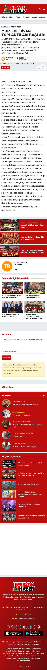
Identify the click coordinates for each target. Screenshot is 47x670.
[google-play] (33, 634)
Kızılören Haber (35, 656)
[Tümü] (44, 387)
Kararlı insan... (18, 436)
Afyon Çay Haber (12, 648)
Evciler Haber (28, 653)
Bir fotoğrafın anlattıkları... (23, 415)
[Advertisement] (23, 550)
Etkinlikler (35, 644)
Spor (18, 17)
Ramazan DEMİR (19, 444)
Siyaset (26, 17)
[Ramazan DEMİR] (6, 445)
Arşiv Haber (16, 27)
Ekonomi (20, 644)
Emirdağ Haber (17, 653)
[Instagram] (19, 627)
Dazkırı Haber (35, 651)
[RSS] (39, 627)
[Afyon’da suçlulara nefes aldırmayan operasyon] (12, 288)
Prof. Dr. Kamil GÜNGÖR (22, 433)
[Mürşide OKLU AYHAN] (6, 424)
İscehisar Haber (22, 656)
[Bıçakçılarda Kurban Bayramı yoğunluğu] (34, 288)
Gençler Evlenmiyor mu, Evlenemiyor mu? (27, 426)
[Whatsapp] (35, 627)
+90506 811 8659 (24, 614)
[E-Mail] (16, 269)
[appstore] (13, 634)
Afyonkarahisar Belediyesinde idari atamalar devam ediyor (33, 316)
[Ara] (40, 9)
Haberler (4, 27)
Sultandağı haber (23, 661)
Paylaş (6, 68)
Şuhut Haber (35, 658)
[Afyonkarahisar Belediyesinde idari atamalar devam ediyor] (34, 307)
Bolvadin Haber (11, 651)
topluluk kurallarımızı (21, 365)
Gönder (6, 358)
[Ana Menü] (44, 9)
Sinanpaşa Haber (24, 658)
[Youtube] (23, 627)
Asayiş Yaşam (38, 17)
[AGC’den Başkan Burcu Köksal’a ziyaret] (12, 307)
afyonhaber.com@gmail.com (25, 618)
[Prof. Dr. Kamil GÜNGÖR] (6, 435)
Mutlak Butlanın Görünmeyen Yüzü (26, 447)
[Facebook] (8, 627)
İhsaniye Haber (10, 656)
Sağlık (36, 642)
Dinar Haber (6, 653)
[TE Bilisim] (7, 266)
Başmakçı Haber (24, 648)
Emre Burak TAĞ (19, 402)
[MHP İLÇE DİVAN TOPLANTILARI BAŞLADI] (23, 63)
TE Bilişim (29, 667)
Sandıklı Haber (11, 658)
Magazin (28, 644)
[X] (12, 627)
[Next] (31, 627)
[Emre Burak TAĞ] (6, 403)
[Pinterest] (15, 627)
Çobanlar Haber (23, 651)
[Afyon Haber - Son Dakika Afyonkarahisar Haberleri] (14, 9)
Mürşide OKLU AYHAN (21, 422)
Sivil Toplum (12, 644)
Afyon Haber (7, 17)
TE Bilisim (18, 265)
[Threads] (27, 627)
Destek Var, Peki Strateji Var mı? (25, 405)
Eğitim (42, 642)
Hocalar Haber (39, 653)
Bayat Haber (36, 648)
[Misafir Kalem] (6, 414)
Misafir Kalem (18, 412)
